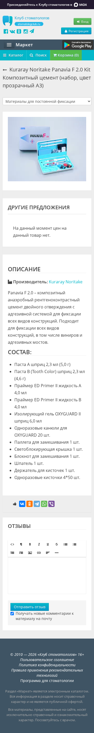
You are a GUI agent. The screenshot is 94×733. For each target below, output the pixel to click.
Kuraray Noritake (66, 282)
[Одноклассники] (29, 504)
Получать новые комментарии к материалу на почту (45, 616)
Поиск (40, 55)
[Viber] (51, 504)
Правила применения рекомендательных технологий (47, 673)
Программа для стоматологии (47, 680)
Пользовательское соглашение (47, 659)
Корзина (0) (68, 55)
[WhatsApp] (44, 504)
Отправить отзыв (29, 606)
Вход (84, 21)
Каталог (15, 55)
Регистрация (78, 31)
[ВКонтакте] (22, 504)
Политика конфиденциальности (47, 664)
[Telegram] (37, 504)
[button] (12, 544)
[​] (47, 575)
